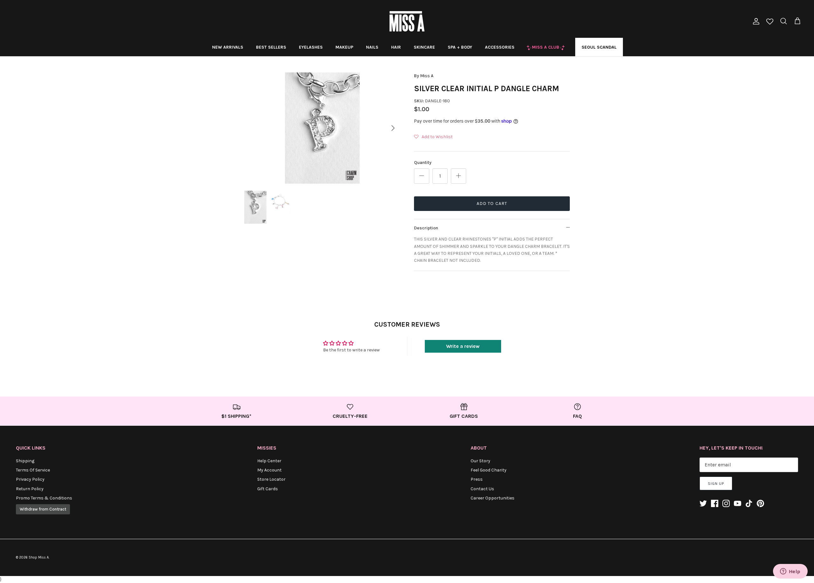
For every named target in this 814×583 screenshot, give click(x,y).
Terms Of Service (33, 470)
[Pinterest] (760, 503)
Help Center (269, 461)
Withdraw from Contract (43, 509)
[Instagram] (726, 503)
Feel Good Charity (489, 470)
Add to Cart (492, 203)
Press (477, 479)
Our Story (480, 461)
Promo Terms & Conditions (44, 498)
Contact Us (482, 488)
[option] (322, 128)
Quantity (422, 162)
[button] (433, 137)
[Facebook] (714, 503)
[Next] (393, 128)
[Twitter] (703, 503)
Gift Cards (267, 488)
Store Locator (271, 479)
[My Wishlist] (769, 22)
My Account (269, 470)
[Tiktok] (749, 503)
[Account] (755, 21)
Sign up (716, 483)
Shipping (25, 461)
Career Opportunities (492, 498)
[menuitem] (228, 47)
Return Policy (30, 488)
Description (426, 228)
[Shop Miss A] (407, 21)
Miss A (426, 75)
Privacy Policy (30, 479)
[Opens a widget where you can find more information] (790, 572)
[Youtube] (737, 503)
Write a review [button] (462, 346)
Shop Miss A (39, 557)
